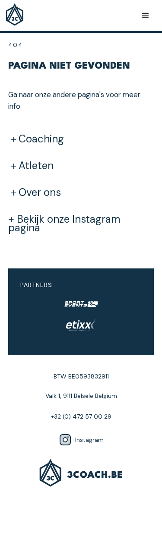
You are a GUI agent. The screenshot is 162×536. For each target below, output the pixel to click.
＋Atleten (31, 165)
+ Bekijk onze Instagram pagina (64, 223)
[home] (17, 15)
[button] (145, 15)
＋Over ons (34, 192)
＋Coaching (36, 139)
